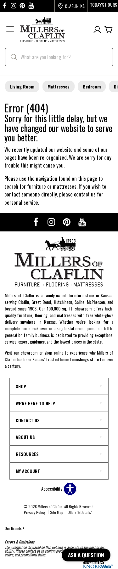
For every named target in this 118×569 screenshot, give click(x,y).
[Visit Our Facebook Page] (36, 221)
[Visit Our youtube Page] (31, 6)
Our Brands (14, 528)
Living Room (22, 86)
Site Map (56, 512)
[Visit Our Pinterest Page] (67, 221)
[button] (10, 30)
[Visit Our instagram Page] (13, 6)
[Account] (97, 29)
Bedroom (92, 86)
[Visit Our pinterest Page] (22, 6)
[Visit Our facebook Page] (4, 6)
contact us (85, 194)
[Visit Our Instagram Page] (51, 221)
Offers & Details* (80, 512)
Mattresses (59, 86)
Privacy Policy (35, 512)
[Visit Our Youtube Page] (82, 221)
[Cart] (108, 29)
